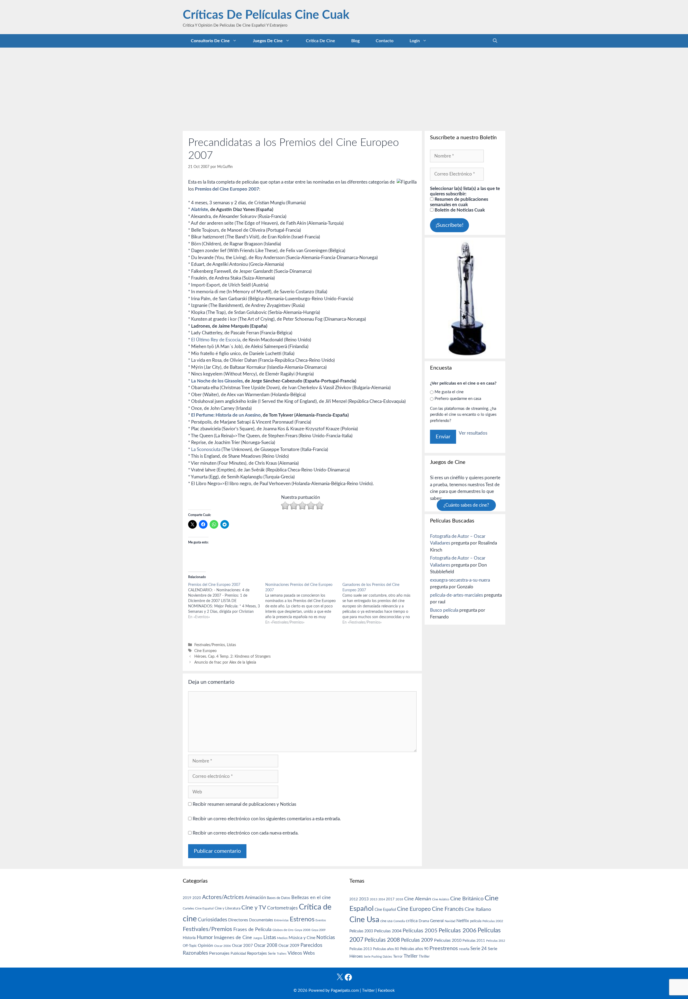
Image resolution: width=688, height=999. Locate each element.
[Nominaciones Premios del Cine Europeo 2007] (303, 603)
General (437, 921)
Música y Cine (302, 938)
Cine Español (204, 908)
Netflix (462, 921)
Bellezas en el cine (311, 897)
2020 (196, 898)
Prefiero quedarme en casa (458, 399)
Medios (282, 938)
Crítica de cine (320, 41)
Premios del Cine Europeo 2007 (227, 189)
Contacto (384, 41)
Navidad (450, 921)
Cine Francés (448, 909)
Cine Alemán (417, 899)
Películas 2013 (360, 949)
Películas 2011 (474, 940)
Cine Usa (364, 920)
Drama (424, 921)
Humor (205, 937)
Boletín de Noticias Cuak (459, 210)
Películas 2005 (420, 930)
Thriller (411, 956)
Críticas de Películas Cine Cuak (266, 15)
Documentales (261, 920)
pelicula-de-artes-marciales (456, 595)
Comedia (399, 921)
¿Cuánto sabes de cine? (466, 505)
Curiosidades (212, 919)
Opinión (205, 945)
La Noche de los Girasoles (217, 381)
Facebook (386, 991)
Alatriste (199, 209)
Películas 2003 (361, 931)
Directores (238, 920)
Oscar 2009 (288, 946)
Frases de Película (252, 929)
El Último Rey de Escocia (215, 340)
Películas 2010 (447, 940)
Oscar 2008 (265, 945)
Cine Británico (466, 898)
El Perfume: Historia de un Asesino (226, 415)
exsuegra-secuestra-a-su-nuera (460, 580)
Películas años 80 (386, 949)
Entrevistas (281, 920)
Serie (272, 953)
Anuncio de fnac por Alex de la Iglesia (225, 662)
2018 (399, 899)
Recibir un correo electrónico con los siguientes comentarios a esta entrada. (267, 819)
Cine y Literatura (227, 908)
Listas (231, 645)
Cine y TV (253, 908)
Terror (398, 956)
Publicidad (238, 953)
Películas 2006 (457, 930)
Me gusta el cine (449, 392)
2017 (390, 899)
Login (415, 41)
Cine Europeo (205, 651)
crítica (412, 921)
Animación (255, 897)
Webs (309, 953)
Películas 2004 (388, 931)
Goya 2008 (302, 930)
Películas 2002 (492, 921)
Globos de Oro (283, 930)
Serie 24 (478, 949)
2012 (353, 899)
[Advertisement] (344, 88)
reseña (464, 949)
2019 (187, 898)
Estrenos (302, 919)
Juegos (257, 938)
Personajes (219, 953)
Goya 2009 (318, 930)
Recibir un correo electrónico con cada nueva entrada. (246, 833)
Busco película (444, 610)
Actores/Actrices (223, 897)
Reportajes (257, 953)
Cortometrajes (282, 908)
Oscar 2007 (242, 946)
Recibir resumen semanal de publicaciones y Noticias (244, 804)
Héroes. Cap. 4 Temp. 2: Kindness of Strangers (232, 656)
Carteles (188, 908)
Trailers (281, 953)
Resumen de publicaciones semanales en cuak (459, 202)
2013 (364, 899)
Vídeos (295, 953)
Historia (189, 938)
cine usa (386, 921)
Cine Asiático (440, 899)
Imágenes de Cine (233, 937)
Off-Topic (190, 946)
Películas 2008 (382, 940)
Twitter (368, 991)
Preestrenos (443, 948)
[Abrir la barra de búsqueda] (495, 41)
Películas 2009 (417, 940)
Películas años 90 (414, 949)
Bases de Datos (278, 898)
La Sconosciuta (205, 449)
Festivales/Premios (209, 645)
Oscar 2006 (222, 945)
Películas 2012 (495, 940)
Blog (355, 41)
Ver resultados (473, 433)
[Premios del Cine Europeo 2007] (226, 601)
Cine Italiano (478, 909)
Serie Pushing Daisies (378, 956)
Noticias (325, 937)
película (475, 921)
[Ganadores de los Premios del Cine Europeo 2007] (381, 603)
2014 (381, 899)
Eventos (321, 920)
